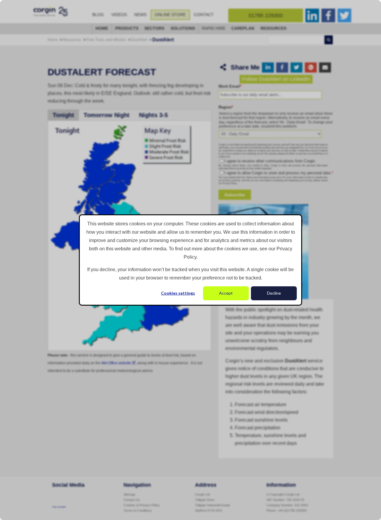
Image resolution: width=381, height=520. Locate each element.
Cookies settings (178, 293)
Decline (274, 293)
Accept (226, 293)
